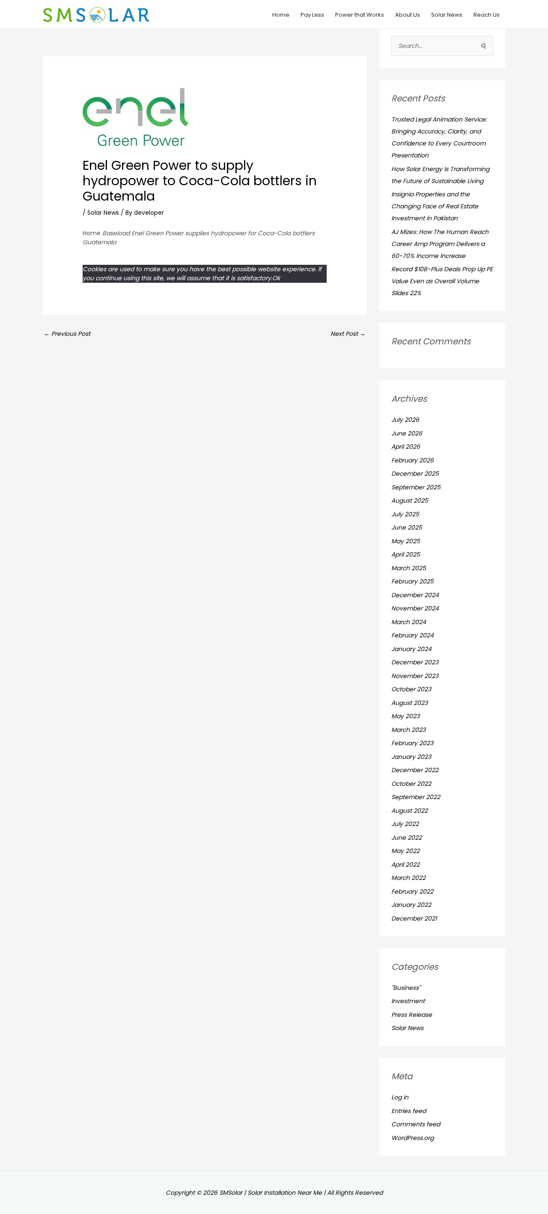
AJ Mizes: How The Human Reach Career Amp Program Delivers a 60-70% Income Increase (439, 244)
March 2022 (408, 877)
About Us (407, 15)
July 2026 (405, 419)
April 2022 (405, 864)
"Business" (405, 987)
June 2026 (406, 433)
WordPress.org (412, 1138)
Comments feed (415, 1124)
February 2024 (412, 635)
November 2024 (415, 608)
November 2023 (414, 676)
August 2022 (409, 810)
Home (280, 15)
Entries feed (408, 1111)
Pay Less (312, 15)
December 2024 (415, 595)
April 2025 (405, 554)
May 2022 (405, 851)
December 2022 (414, 770)
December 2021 (414, 918)
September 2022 (415, 797)
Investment (408, 1001)
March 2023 (408, 729)
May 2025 (405, 541)
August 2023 (409, 703)
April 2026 (405, 446)
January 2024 (411, 649)
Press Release (411, 1014)
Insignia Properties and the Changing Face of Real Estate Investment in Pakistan (434, 206)
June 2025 (406, 527)
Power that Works (359, 15)
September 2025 (416, 487)
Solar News (446, 15)
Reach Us (487, 15)
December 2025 (415, 473)
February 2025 (412, 581)
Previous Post (67, 333)
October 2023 (411, 689)
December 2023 (414, 662)
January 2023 (411, 756)
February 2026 (412, 460)
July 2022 (405, 824)
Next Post (348, 333)
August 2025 (409, 500)
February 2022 (412, 891)
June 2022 (406, 837)
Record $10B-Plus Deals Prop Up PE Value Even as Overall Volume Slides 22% (442, 281)
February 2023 (412, 743)
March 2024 (408, 622)
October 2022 (411, 783)
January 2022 (411, 904)
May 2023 (405, 716)
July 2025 (405, 514)
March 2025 (408, 568)
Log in (399, 1097)
